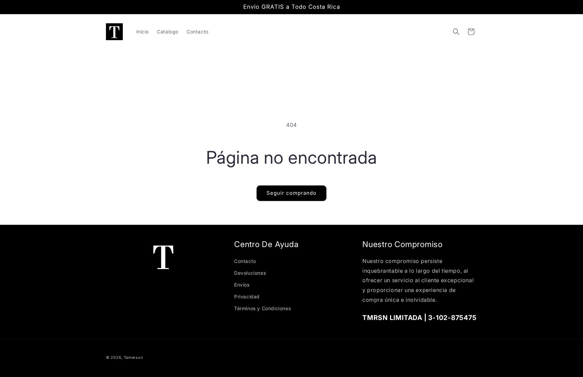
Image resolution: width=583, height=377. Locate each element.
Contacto (245, 261)
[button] (456, 31)
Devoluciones (250, 273)
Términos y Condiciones (262, 308)
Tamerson (133, 357)
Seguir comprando (291, 193)
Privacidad (247, 296)
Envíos (242, 285)
